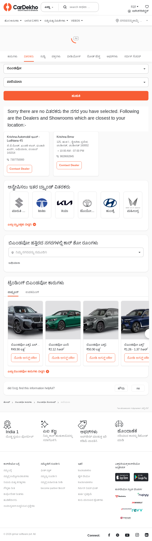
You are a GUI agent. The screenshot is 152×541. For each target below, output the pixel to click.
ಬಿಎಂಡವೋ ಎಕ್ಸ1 (96, 344)
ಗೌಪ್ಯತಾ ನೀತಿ (9, 488)
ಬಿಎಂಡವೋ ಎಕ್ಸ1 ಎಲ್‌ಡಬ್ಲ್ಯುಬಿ (28, 344)
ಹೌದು (121, 388)
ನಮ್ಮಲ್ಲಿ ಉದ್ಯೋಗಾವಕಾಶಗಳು (16, 476)
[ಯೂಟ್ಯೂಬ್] (127, 535)
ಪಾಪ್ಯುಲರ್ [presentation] (13, 292)
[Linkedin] (146, 535)
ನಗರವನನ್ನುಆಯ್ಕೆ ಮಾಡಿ (132, 20)
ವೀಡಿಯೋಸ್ (74, 56)
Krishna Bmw (65, 136)
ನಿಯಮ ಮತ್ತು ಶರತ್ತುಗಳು (15, 482)
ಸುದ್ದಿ (42, 56)
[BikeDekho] (120, 496)
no (138, 388)
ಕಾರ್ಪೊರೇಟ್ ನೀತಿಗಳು (14, 494)
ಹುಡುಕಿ (76, 95)
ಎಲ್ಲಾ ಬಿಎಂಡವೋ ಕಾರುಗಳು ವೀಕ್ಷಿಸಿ (26, 371)
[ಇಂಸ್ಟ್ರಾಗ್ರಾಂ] (137, 535)
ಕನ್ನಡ (133, 6)
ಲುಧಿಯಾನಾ (14, 262)
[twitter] (117, 535)
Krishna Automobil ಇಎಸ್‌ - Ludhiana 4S (23, 138)
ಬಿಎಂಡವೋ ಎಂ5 (59, 344)
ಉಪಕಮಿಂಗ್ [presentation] (32, 292)
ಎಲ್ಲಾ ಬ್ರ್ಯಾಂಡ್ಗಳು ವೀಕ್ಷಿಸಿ (20, 224)
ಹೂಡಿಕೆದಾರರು (10, 500)
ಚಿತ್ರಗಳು (56, 56)
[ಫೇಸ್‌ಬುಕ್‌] (109, 535)
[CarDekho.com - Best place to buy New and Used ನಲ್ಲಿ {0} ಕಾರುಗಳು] (21, 7)
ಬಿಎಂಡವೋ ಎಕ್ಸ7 (134, 344)
